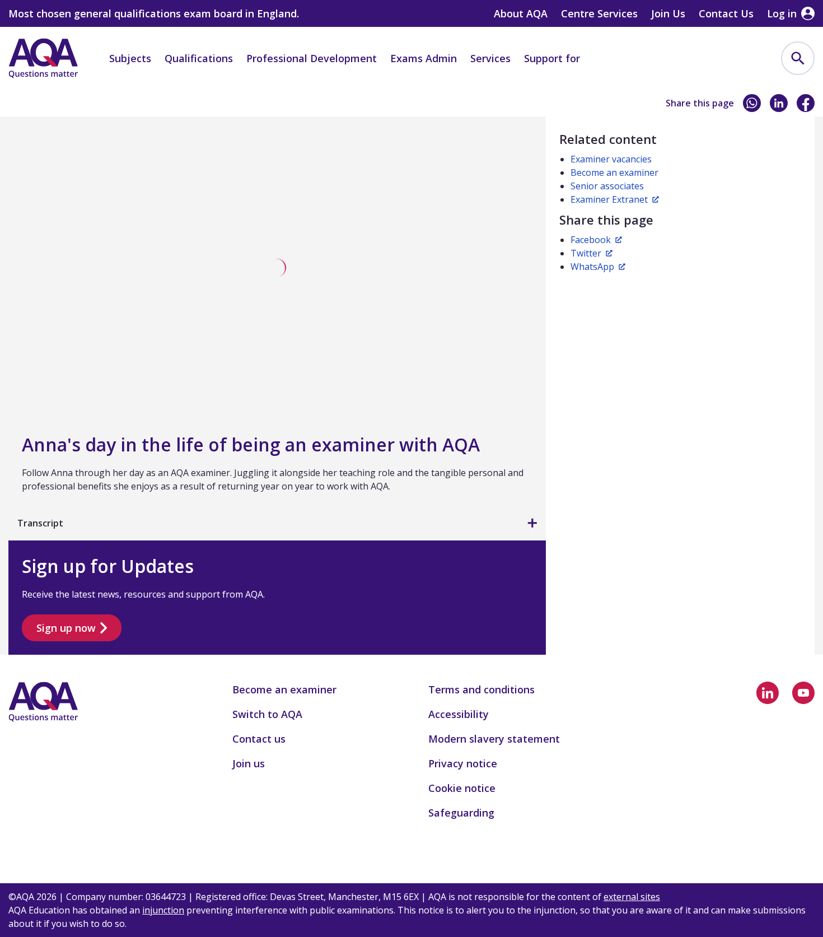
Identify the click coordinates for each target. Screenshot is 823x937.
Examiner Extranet (609, 199)
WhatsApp (592, 266)
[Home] (43, 58)
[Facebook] (806, 103)
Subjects (130, 58)
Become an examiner (151, 105)
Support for (552, 58)
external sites (632, 897)
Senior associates (607, 186)
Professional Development (311, 58)
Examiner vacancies (611, 159)
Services (490, 58)
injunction (163, 910)
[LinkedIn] (779, 103)
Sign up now (66, 628)
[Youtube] (803, 693)
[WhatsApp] (752, 103)
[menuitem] (798, 58)
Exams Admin (423, 58)
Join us (70, 105)
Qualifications (199, 58)
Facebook (591, 240)
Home (21, 105)
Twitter (586, 253)
